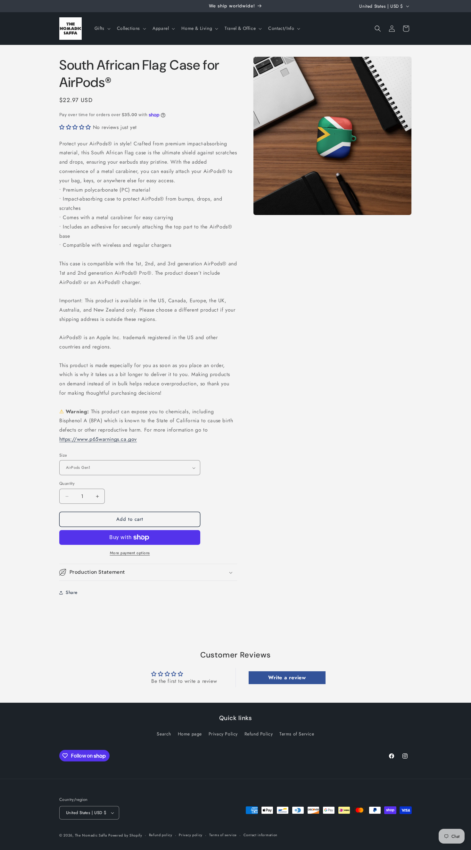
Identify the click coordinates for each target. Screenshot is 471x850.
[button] (102, 28)
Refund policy (160, 834)
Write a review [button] (287, 677)
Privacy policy (190, 834)
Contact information (260, 834)
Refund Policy (258, 734)
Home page (190, 734)
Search (164, 734)
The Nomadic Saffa (91, 835)
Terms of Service (296, 734)
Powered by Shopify (125, 835)
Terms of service (223, 834)
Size (63, 455)
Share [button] (72, 592)
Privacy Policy (223, 734)
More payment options (130, 553)
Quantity (67, 484)
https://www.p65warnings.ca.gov (98, 439)
